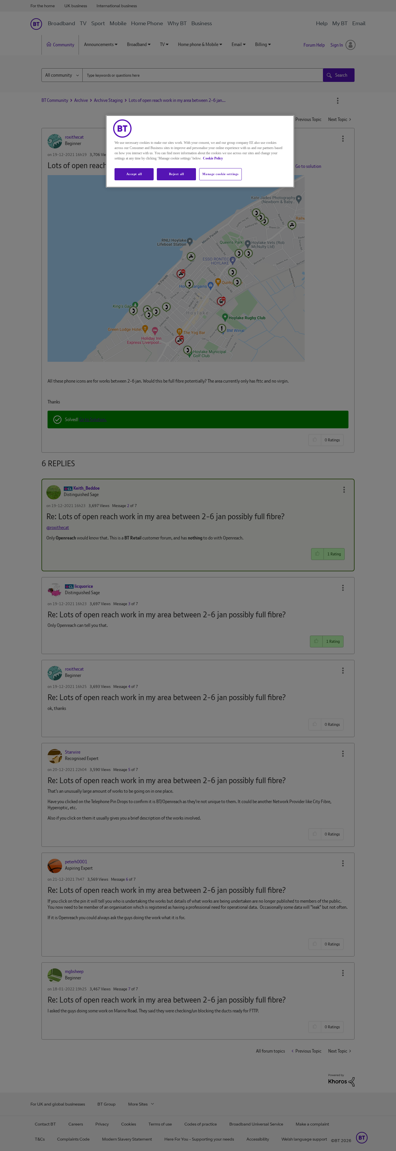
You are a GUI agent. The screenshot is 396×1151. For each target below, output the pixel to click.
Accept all (134, 174)
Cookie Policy (213, 158)
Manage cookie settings (220, 174)
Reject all (176, 174)
